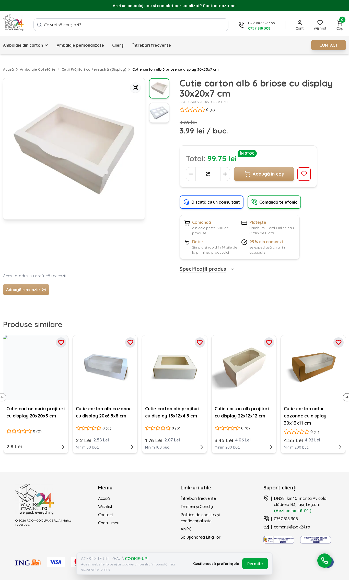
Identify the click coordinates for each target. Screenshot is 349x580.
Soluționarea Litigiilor (200, 537)
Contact (105, 514)
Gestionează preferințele (216, 563)
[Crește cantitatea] (225, 174)
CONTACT (328, 45)
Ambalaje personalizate (80, 45)
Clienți (118, 45)
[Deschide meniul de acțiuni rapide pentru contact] (324, 560)
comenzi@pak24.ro (292, 526)
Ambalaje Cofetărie (37, 69)
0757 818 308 (286, 518)
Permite (255, 563)
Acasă (8, 69)
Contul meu (108, 522)
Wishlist (105, 506)
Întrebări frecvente (152, 45)
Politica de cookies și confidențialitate (200, 517)
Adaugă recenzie (23, 289)
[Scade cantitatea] (191, 174)
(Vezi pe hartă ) (292, 510)
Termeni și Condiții (197, 506)
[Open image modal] (135, 87)
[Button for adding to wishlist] (61, 342)
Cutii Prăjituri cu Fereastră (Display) (94, 69)
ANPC (186, 529)
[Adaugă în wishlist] (304, 174)
